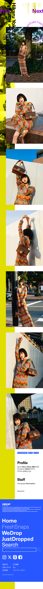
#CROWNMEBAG (22, 452)
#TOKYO (36, 452)
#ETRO (30, 452)
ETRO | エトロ (27, 471)
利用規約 (5, 570)
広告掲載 (15, 564)
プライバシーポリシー (19, 570)
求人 (14, 567)
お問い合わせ (6, 567)
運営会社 (5, 564)
